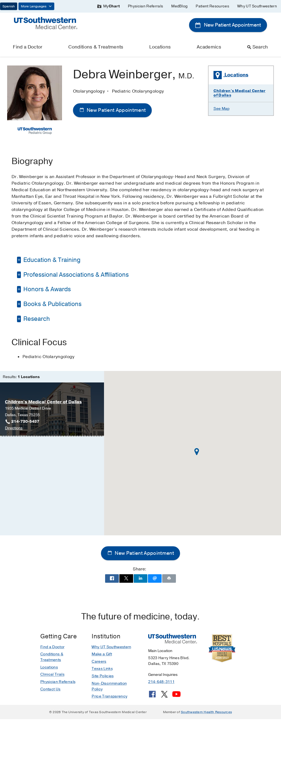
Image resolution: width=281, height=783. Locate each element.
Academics (209, 47)
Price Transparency (109, 696)
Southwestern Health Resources (206, 712)
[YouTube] (176, 696)
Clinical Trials (52, 674)
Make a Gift (102, 654)
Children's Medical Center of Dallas (239, 93)
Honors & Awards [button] (46, 289)
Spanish (8, 6)
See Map (221, 108)
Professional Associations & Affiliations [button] (75, 275)
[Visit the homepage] (45, 23)
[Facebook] (152, 696)
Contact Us (50, 689)
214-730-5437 (25, 421)
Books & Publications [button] (52, 304)
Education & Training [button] (51, 260)
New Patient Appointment (232, 25)
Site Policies (103, 676)
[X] (164, 696)
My (111, 6)
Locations (160, 47)
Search (260, 47)
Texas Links (102, 668)
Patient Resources (212, 6)
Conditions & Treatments (95, 47)
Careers (99, 661)
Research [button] (36, 319)
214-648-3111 (161, 681)
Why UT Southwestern (257, 6)
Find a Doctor (27, 47)
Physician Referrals (145, 6)
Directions (14, 428)
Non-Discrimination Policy (109, 686)
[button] (196, 452)
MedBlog (179, 6)
